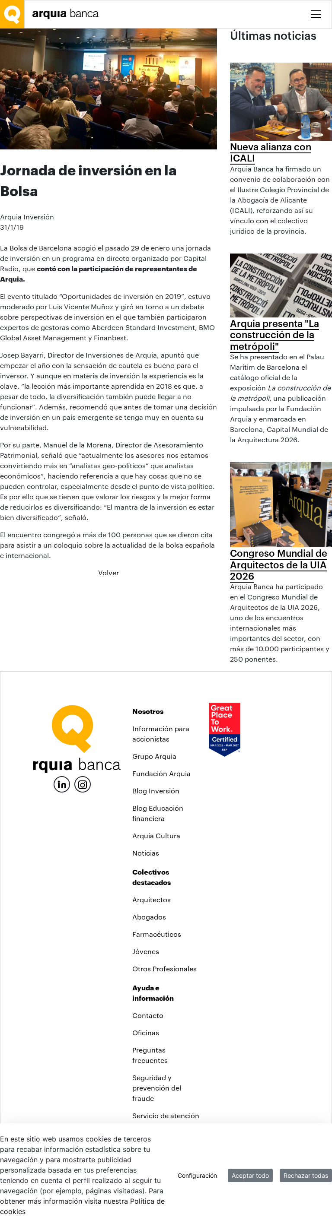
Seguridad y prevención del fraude (156, 1087)
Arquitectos (151, 899)
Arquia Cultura (156, 835)
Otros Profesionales (164, 968)
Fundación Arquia (161, 773)
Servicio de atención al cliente (165, 1120)
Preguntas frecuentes (150, 1055)
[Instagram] (82, 784)
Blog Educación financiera (157, 813)
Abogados (149, 917)
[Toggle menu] (316, 14)
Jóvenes (145, 951)
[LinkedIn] (62, 783)
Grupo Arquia (154, 756)
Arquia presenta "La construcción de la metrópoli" (274, 334)
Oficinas (145, 1032)
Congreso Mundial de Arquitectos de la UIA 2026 (278, 564)
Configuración (197, 1175)
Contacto (147, 1015)
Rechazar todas (306, 1175)
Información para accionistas (160, 733)
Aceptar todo (250, 1175)
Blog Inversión (155, 790)
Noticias (145, 853)
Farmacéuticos (156, 934)
